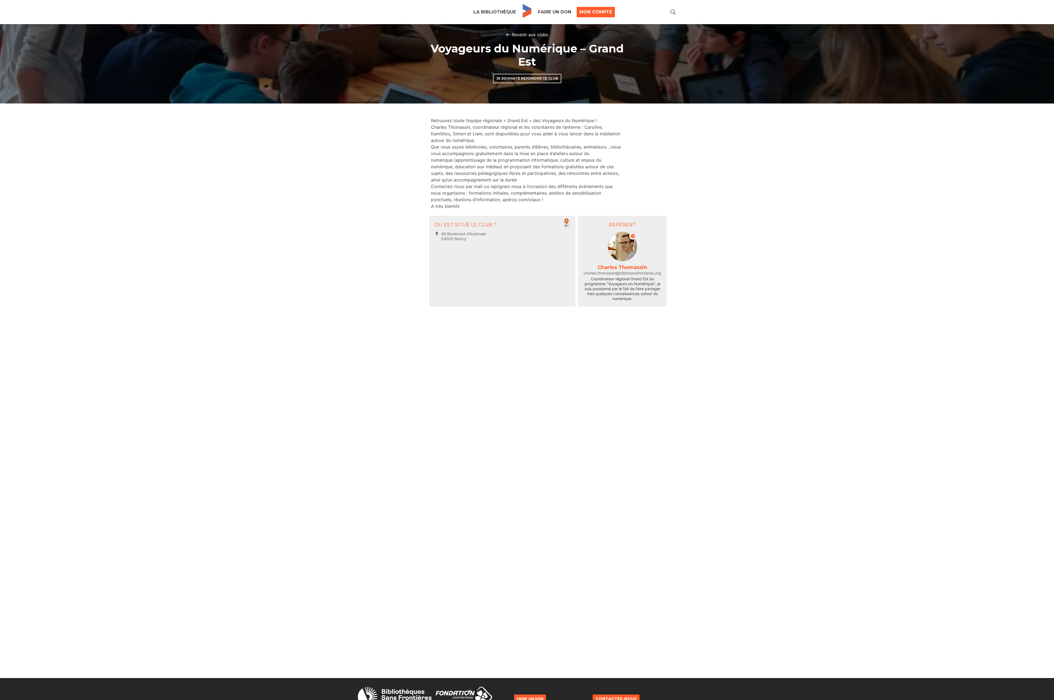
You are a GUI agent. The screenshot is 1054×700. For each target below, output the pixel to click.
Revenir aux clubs (530, 34)
